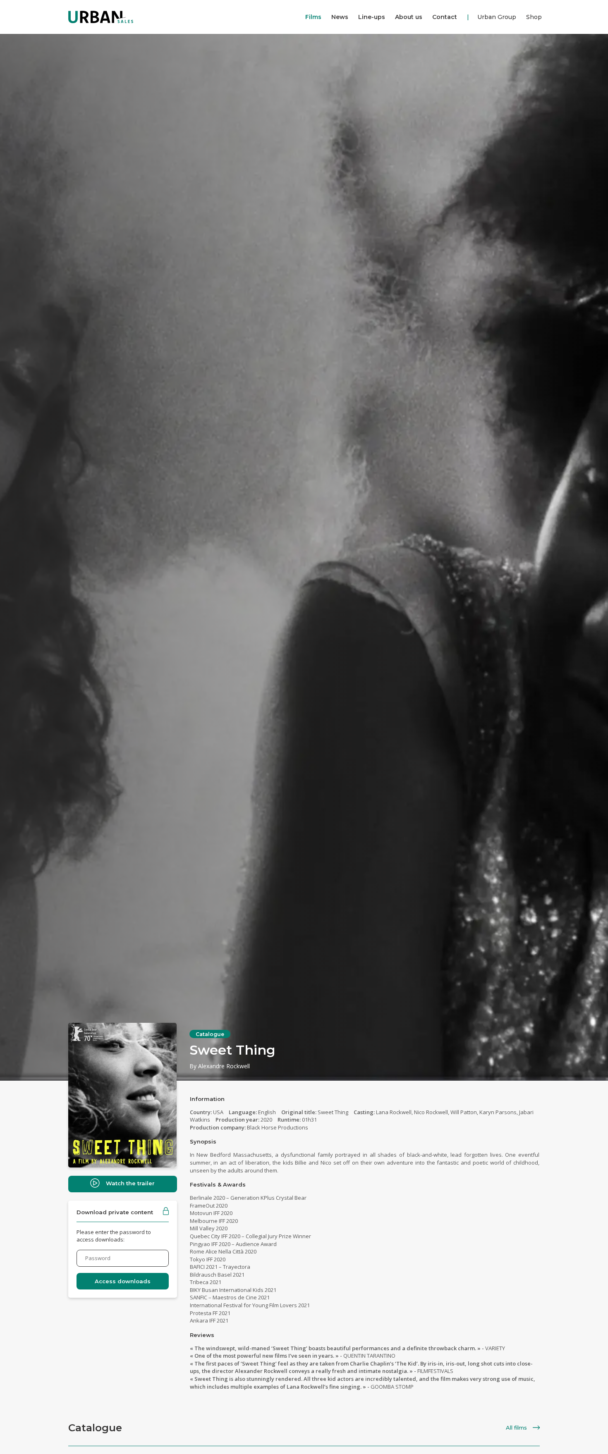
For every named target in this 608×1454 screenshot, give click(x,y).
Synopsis (203, 1141)
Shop (534, 17)
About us (408, 17)
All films (517, 1427)
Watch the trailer (130, 1183)
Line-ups (371, 17)
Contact (444, 17)
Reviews (202, 1335)
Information (207, 1099)
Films (313, 17)
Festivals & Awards (218, 1184)
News (339, 17)
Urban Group (496, 17)
